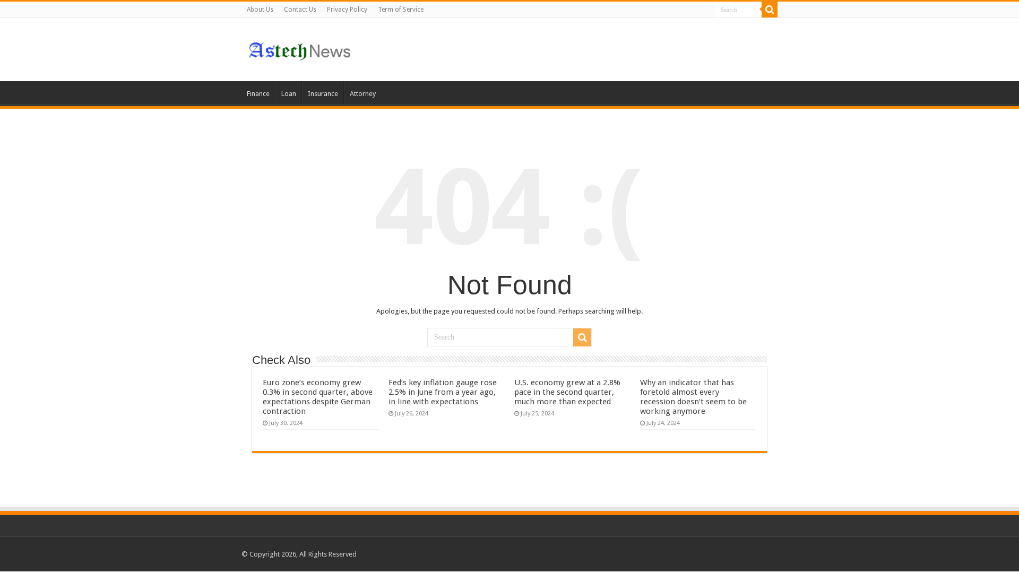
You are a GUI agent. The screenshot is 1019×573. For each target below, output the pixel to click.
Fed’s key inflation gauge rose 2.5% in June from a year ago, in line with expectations (442, 392)
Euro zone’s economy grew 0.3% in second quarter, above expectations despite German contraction (318, 397)
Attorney (363, 94)
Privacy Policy (347, 9)
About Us (260, 9)
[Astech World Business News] (299, 49)
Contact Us (300, 9)
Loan (288, 94)
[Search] (770, 10)
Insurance (323, 94)
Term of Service (401, 9)
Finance (258, 94)
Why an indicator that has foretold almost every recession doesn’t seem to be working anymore (693, 397)
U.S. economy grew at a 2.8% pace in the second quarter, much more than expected (567, 392)
